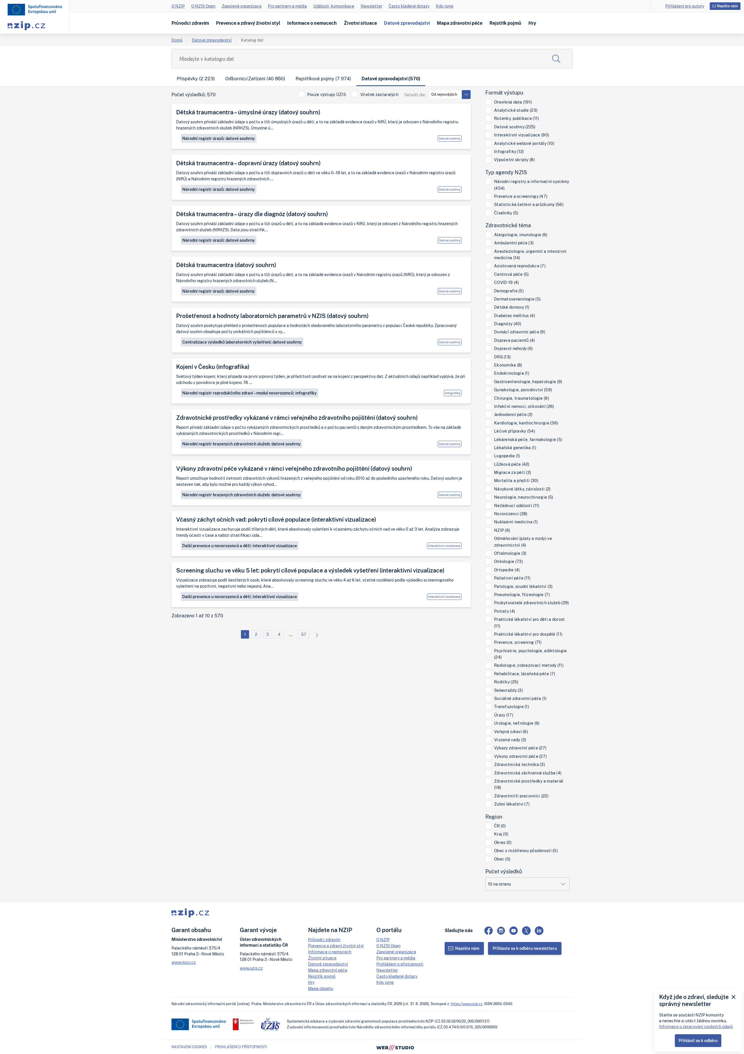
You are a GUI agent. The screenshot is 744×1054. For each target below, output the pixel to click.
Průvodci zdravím (190, 23)
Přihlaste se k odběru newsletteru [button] (525, 948)
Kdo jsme (444, 5)
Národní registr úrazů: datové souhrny (218, 138)
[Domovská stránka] (35, 9)
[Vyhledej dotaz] (556, 58)
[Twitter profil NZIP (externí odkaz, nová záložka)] (526, 930)
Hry (532, 23)
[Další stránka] (315, 634)
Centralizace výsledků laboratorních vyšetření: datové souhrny (242, 342)
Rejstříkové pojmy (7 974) (323, 78)
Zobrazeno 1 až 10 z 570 (197, 615)
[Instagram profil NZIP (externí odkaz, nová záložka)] (501, 931)
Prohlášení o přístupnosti (399, 963)
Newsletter (371, 5)
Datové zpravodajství (407, 23)
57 (303, 634)
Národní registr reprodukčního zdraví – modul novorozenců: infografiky (249, 392)
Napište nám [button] (727, 6)
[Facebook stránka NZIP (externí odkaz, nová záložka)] (488, 930)
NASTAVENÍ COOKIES (189, 1047)
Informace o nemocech (312, 23)
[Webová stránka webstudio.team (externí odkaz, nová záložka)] (395, 1047)
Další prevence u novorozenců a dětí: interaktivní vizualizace (239, 545)
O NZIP (178, 5)
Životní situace (360, 23)
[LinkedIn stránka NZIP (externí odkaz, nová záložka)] (539, 930)
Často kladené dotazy (409, 5)
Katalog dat (252, 40)
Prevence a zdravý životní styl (248, 23)
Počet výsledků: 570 (193, 94)
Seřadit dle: (415, 94)
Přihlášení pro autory (684, 5)
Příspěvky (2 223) (196, 78)
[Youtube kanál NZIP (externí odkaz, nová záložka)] (513, 930)
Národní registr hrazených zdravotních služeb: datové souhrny (241, 443)
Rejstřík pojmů (505, 23)
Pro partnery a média (287, 5)
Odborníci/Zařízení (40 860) (255, 78)
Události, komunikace (333, 5)
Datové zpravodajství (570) (391, 78)
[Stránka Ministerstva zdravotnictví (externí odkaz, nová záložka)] (243, 1024)
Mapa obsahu (320, 988)
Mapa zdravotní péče (459, 23)
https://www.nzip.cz (466, 1004)
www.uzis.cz (251, 968)
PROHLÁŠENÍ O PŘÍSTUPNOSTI (241, 1047)
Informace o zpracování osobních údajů (696, 1026)
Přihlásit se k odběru (698, 1040)
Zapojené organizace (242, 5)
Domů (177, 40)
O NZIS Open (203, 5)
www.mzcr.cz (183, 962)
